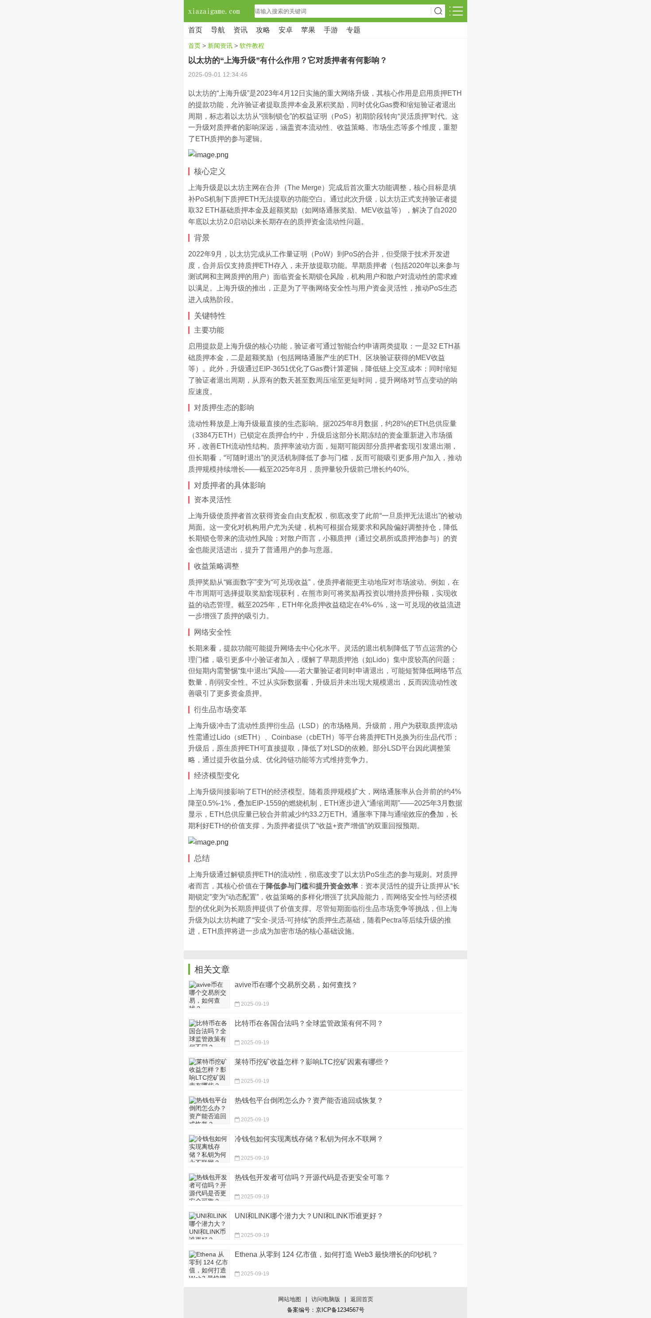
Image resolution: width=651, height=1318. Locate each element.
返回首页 (361, 1299)
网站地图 (289, 1299)
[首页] (214, 11)
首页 (195, 30)
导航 (218, 30)
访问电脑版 (325, 1299)
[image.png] (208, 154)
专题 (353, 30)
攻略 (263, 30)
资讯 (240, 30)
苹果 (308, 30)
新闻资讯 (220, 45)
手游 (331, 30)
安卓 (286, 30)
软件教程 (252, 45)
